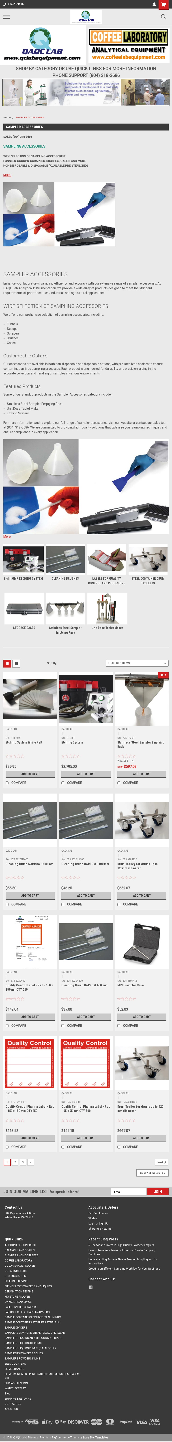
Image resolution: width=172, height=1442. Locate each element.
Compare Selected (152, 1172)
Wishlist (93, 1218)
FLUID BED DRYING (16, 1281)
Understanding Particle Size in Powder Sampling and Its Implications (122, 1261)
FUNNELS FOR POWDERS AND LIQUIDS (28, 1286)
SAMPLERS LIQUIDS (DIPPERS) (23, 1343)
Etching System (72, 742)
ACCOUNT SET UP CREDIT (21, 1245)
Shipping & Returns (100, 1228)
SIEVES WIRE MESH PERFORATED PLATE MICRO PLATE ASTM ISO (42, 1376)
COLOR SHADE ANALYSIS (20, 1265)
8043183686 (16, 4)
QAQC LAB (11, 729)
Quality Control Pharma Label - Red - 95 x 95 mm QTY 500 (85, 1109)
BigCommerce (61, 1437)
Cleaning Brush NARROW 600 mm (84, 985)
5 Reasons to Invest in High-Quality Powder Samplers (121, 1245)
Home (7, 117)
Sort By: (52, 663)
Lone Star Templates (95, 1437)
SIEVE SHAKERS (14, 1368)
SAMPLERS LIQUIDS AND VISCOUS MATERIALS (33, 1338)
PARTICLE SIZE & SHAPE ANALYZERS (27, 1312)
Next (160, 1162)
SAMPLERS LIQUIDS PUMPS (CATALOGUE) (30, 1348)
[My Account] (154, 4)
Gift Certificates (98, 1213)
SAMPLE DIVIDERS (16, 1327)
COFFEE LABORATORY (18, 1260)
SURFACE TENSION (16, 1383)
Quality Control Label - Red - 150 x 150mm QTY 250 (29, 987)
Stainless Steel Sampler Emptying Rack (141, 744)
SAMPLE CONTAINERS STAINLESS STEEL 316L (33, 1322)
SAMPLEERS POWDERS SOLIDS (24, 1353)
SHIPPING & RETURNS (18, 1398)
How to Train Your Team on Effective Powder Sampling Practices (121, 1252)
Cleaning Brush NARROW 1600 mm (29, 864)
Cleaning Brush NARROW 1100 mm (85, 864)
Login (91, 1223)
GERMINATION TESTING (19, 1291)
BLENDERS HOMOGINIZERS (21, 1255)
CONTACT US (13, 1403)
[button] (43, 45)
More (7, 536)
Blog (7, 1393)
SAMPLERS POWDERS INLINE (22, 1358)
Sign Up (103, 1223)
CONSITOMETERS (15, 1270)
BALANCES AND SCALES (19, 1250)
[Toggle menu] (6, 17)
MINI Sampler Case (130, 985)
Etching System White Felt (24, 742)
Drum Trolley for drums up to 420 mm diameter (140, 1109)
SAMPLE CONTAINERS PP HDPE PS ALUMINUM (33, 1317)
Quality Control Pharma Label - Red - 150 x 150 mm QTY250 (30, 1109)
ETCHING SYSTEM (15, 1276)
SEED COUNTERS (15, 1363)
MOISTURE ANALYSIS (17, 1296)
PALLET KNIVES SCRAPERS (21, 1307)
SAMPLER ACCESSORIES (30, 117)
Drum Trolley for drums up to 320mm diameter (137, 866)
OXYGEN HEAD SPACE (18, 1301)
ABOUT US (11, 1409)
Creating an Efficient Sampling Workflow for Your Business (124, 1268)
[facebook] (90, 1287)
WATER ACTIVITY (15, 1388)
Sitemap (33, 1437)
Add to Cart (30, 774)
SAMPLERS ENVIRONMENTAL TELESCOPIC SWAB (35, 1332)
